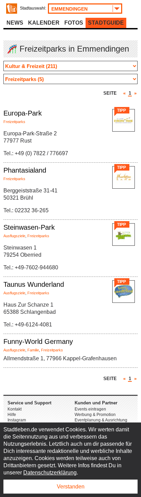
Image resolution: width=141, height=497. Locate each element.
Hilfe (12, 414)
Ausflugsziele (14, 236)
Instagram (17, 420)
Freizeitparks (14, 122)
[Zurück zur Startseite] (11, 8)
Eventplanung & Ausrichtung (101, 420)
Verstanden (71, 486)
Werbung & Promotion (95, 414)
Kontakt (15, 409)
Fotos (73, 23)
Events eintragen (90, 409)
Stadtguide (106, 23)
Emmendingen (69, 9)
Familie (33, 350)
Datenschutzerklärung (50, 472)
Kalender (44, 23)
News (15, 23)
